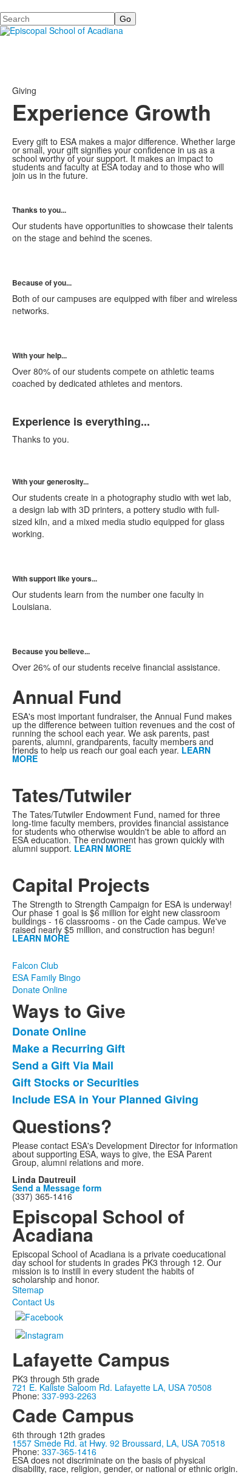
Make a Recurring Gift (68, 1048)
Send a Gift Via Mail (62, 1065)
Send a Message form (56, 1188)
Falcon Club (35, 965)
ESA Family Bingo (46, 977)
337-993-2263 (69, 1396)
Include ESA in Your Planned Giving (105, 1099)
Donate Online (39, 989)
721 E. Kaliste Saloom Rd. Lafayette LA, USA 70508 (112, 1387)
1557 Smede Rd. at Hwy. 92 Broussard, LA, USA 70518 (118, 1443)
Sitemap (28, 1290)
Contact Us (33, 1302)
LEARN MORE (102, 848)
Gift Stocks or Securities (75, 1082)
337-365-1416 (69, 1451)
